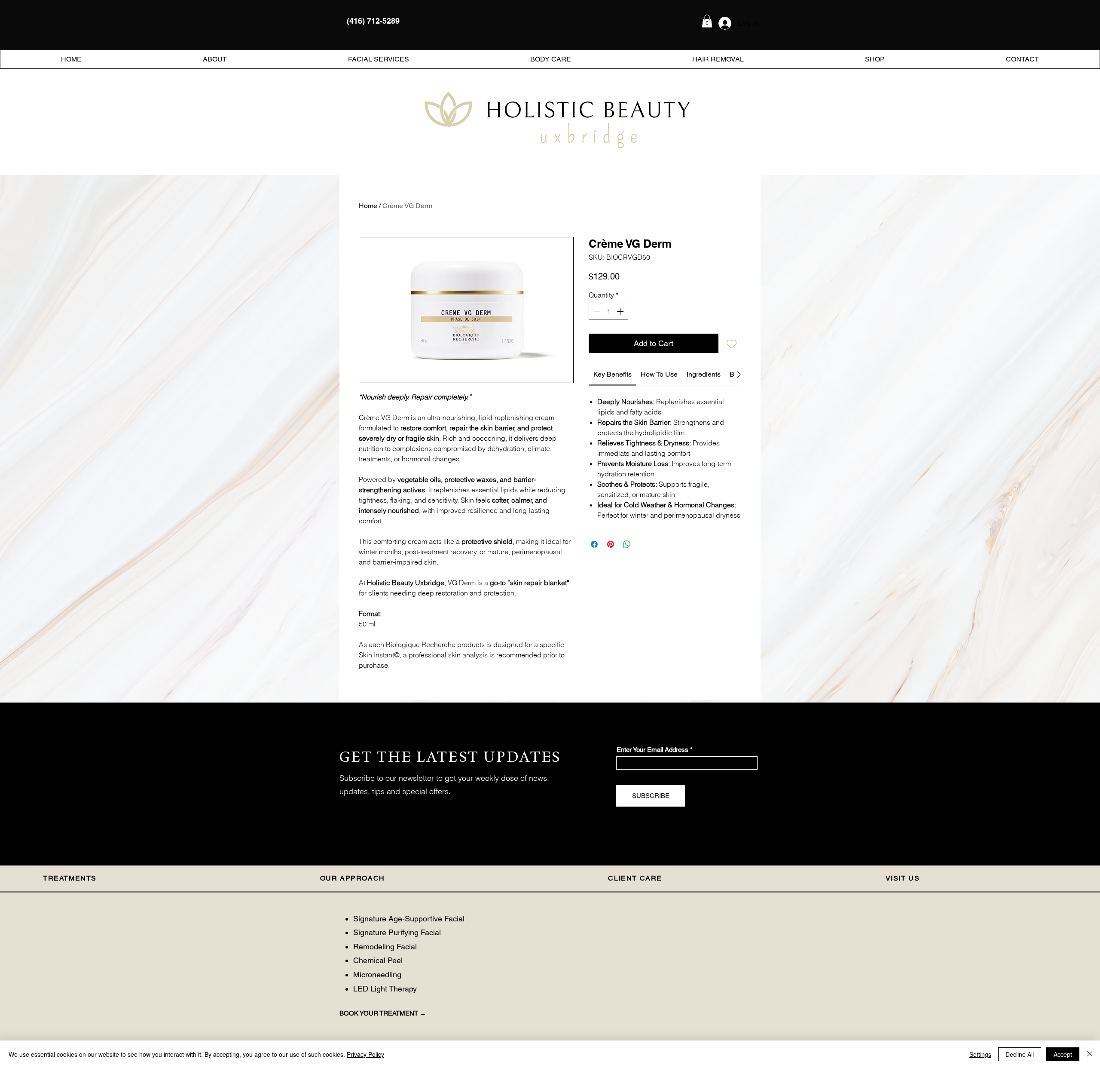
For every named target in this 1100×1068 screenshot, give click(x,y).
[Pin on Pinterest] (610, 544)
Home (368, 206)
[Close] (1090, 1054)
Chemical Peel (378, 960)
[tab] (138, 879)
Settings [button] (980, 1054)
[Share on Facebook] (594, 544)
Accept (1063, 1054)
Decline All (1019, 1054)
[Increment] (621, 311)
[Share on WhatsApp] (627, 544)
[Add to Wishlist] (731, 343)
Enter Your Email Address (652, 749)
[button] (707, 21)
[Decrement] (596, 311)
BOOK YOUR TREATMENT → (382, 1013)
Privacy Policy (365, 1054)
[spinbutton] (608, 311)
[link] (612, 374)
